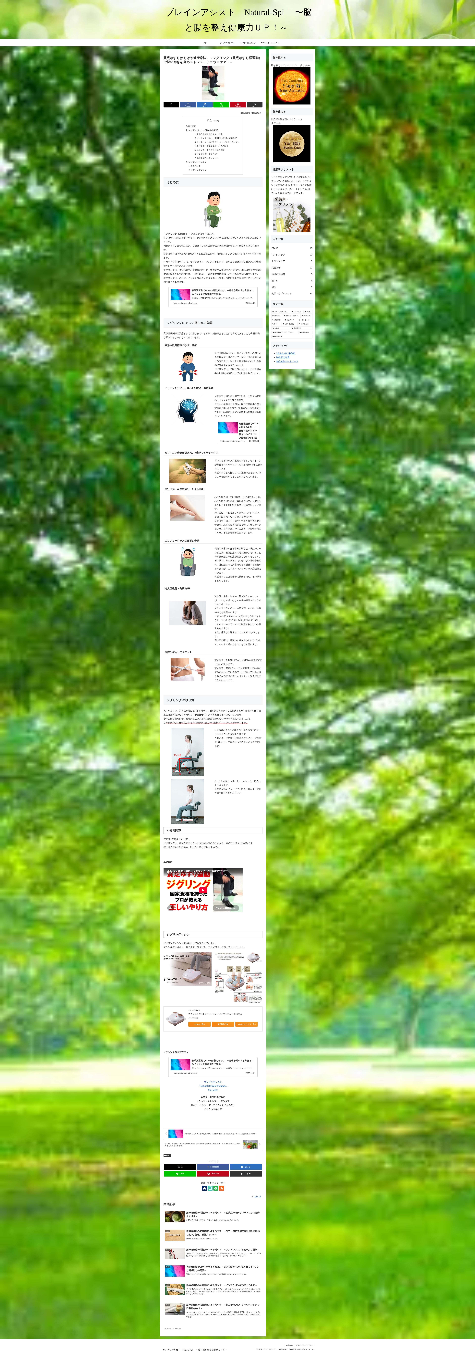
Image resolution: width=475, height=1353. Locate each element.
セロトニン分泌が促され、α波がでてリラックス (218, 142)
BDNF (168, 1155)
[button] (254, 104)
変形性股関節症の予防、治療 (209, 134)
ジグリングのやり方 (197, 162)
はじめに (192, 126)
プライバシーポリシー (304, 1345)
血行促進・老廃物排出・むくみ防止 (212, 146)
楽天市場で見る (223, 1024)
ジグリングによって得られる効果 (203, 130)
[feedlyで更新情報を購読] (215, 1188)
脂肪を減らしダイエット (207, 158)
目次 (209, 120)
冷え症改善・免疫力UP (207, 154)
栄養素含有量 (282, 357)
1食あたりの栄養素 (285, 353)
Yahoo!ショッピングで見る (247, 1024)
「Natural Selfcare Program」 (213, 1086)
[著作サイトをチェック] (204, 1188)
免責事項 (289, 1345)
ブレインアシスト (213, 1082)
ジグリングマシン (198, 170)
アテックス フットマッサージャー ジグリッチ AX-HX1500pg (215, 1014)
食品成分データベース (287, 361)
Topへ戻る (213, 1090)
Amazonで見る (199, 1024)
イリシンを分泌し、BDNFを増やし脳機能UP (217, 138)
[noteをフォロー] (210, 1188)
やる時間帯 (196, 166)
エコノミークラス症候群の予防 (210, 150)
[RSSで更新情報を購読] (221, 1188)
